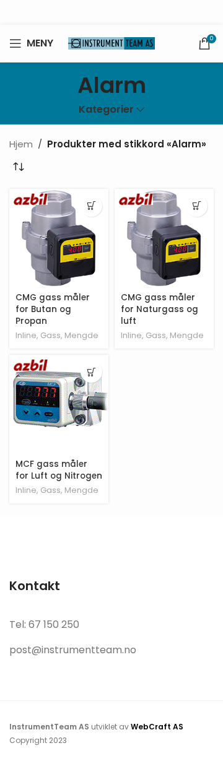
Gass (50, 335)
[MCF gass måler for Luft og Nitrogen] (58, 404)
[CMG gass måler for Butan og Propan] (58, 238)
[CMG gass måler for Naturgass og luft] (164, 238)
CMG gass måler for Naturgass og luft (159, 309)
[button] (91, 206)
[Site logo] (111, 42)
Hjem (21, 143)
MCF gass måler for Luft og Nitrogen (58, 470)
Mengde (81, 335)
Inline (26, 335)
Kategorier (106, 110)
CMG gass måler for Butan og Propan (52, 309)
